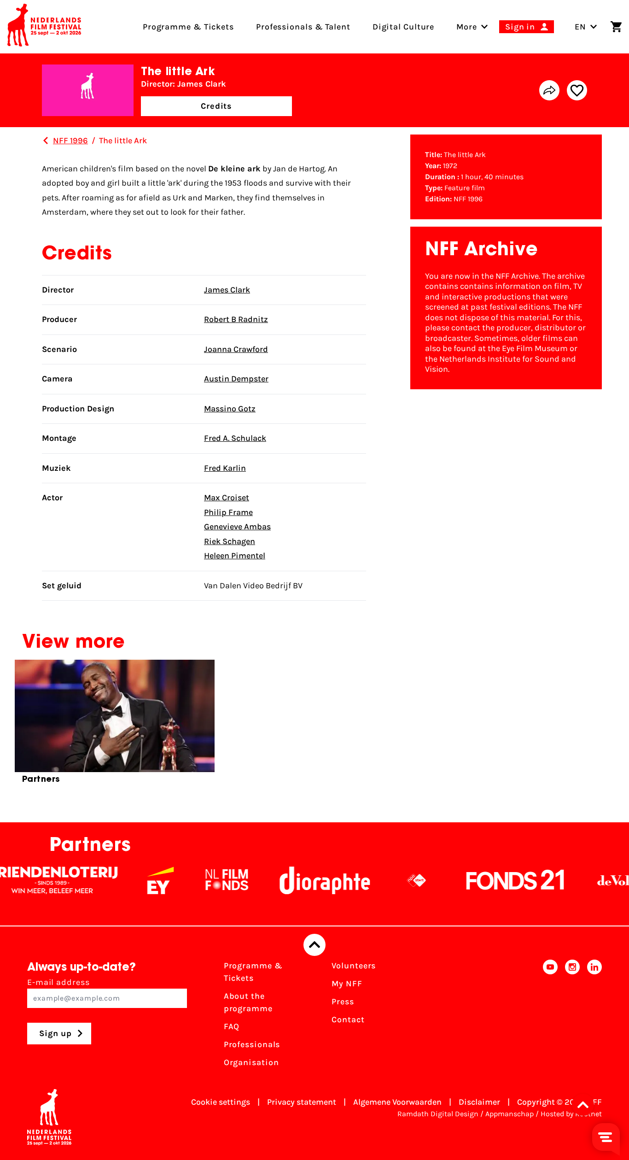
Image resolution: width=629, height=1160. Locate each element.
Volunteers (354, 966)
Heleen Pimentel (234, 556)
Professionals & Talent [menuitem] (303, 27)
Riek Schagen (229, 541)
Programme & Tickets (253, 972)
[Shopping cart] (616, 26)
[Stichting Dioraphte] (307, 880)
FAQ (232, 1026)
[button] (586, 1105)
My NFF (347, 983)
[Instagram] (572, 1017)
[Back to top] (314, 945)
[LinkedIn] (594, 1017)
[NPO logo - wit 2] (399, 880)
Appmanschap (509, 1113)
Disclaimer (479, 1102)
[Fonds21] (498, 880)
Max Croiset (226, 497)
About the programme (248, 1002)
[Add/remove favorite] (577, 90)
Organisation (251, 1062)
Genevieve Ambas (237, 526)
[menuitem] (466, 27)
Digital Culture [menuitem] (404, 27)
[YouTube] (550, 1017)
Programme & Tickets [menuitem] (188, 27)
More (466, 27)
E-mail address (58, 982)
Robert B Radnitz (236, 319)
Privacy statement (301, 1102)
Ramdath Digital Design (437, 1113)
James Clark (227, 290)
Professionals (252, 1044)
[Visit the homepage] (44, 27)
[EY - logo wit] (143, 880)
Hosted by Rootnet (571, 1113)
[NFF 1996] (45, 140)
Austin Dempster (236, 379)
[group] (115, 725)
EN (580, 27)
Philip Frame (228, 512)
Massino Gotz (230, 409)
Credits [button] (216, 106)
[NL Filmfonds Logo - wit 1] (209, 880)
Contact (348, 1019)
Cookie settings (220, 1102)
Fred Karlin (225, 468)
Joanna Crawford (236, 349)
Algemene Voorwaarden (397, 1102)
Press (343, 1001)
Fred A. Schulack (235, 438)
